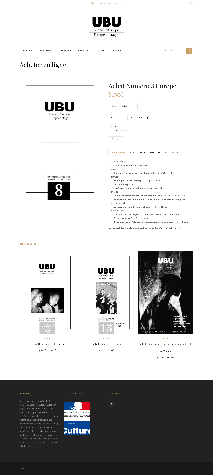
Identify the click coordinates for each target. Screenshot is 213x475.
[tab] (118, 152)
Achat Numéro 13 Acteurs (106, 344)
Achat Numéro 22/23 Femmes (47, 344)
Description (118, 152)
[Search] (189, 51)
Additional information (145, 152)
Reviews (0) (171, 152)
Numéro (122, 130)
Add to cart (136, 117)
